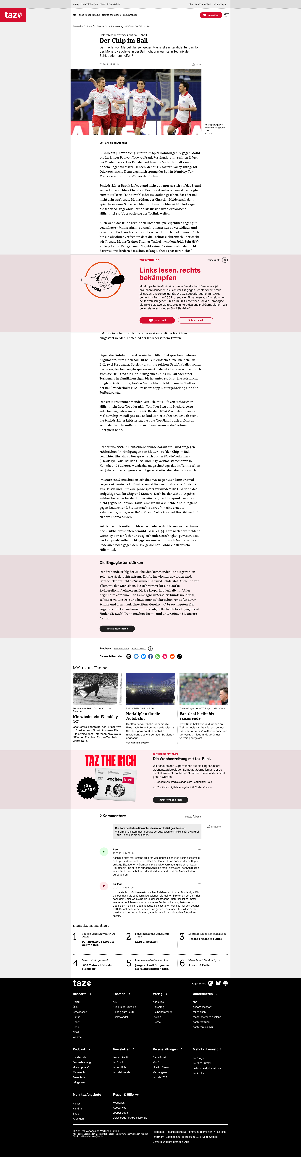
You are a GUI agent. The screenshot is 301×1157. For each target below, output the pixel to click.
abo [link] (191, 4)
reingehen (79, 1082)
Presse (157, 1022)
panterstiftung (201, 1022)
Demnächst (159, 1057)
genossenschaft (202, 1007)
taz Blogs (198, 1058)
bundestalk (79, 1057)
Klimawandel (120, 1017)
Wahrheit (78, 1037)
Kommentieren (121, 648)
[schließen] (225, 260)
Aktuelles (158, 1002)
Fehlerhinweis (139, 648)
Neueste (188, 816)
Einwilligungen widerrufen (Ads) (171, 1142)
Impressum (188, 1136)
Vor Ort (157, 1062)
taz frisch (118, 1062)
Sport (89, 26)
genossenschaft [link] (203, 4)
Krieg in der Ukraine (124, 1007)
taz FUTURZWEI (202, 1063)
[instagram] (225, 985)
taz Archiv (198, 1073)
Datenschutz (173, 1136)
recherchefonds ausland (207, 1017)
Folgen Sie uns (199, 983)
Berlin (76, 1027)
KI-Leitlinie (220, 1131)
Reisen (77, 1103)
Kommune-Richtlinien (200, 1131)
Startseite (78, 26)
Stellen (157, 1017)
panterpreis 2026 (203, 1027)
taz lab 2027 (160, 1077)
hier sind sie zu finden (136, 835)
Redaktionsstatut (176, 1131)
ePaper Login (121, 1112)
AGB (199, 1136)
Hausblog (158, 1007)
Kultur (76, 1017)
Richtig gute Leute (124, 1012)
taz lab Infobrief (122, 1072)
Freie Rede (79, 1077)
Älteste (197, 816)
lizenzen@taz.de (95, 1136)
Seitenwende (210, 1136)
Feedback (118, 1102)
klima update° (81, 1067)
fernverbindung (82, 1062)
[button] (226, 15)
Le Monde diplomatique (207, 1068)
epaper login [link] (220, 4)
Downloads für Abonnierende (130, 1117)
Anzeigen (78, 1118)
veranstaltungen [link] (89, 4)
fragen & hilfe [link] (113, 4)
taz (82, 983)
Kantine (77, 1108)
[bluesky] (218, 985)
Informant (159, 1136)
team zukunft (120, 1057)
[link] (75, 15)
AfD (115, 1002)
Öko (75, 1007)
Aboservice (119, 1107)
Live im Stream (161, 1067)
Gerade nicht (213, 260)
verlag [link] (76, 4)
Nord (76, 1032)
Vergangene (160, 1072)
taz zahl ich (199, 1012)
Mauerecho (79, 1072)
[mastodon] (210, 985)
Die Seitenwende (162, 1012)
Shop (76, 1113)
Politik (76, 1002)
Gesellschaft (80, 1012)
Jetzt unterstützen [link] (117, 628)
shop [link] (102, 4)
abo (195, 1002)
